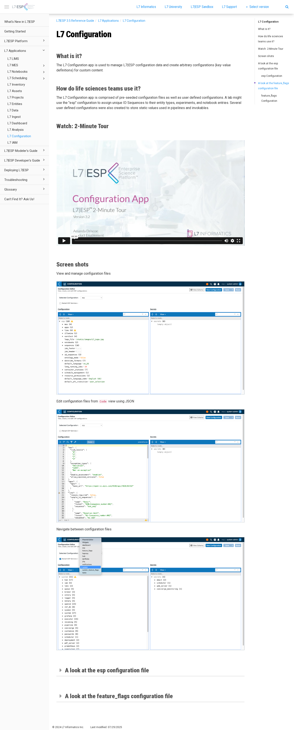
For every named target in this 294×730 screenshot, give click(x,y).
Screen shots (266, 56)
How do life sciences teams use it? (270, 39)
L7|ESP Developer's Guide (22, 160)
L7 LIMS (13, 59)
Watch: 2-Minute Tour (270, 48)
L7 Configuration (19, 136)
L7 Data (13, 110)
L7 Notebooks (18, 72)
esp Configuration (271, 75)
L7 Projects (16, 97)
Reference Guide (75, 20)
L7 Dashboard (17, 123)
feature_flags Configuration (269, 98)
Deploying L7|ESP (16, 170)
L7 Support (229, 7)
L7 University (173, 7)
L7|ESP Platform (16, 41)
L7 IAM (12, 143)
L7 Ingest (14, 117)
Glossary (10, 189)
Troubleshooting (15, 180)
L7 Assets (15, 91)
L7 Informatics (146, 7)
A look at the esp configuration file (268, 66)
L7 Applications (15, 51)
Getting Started (15, 31)
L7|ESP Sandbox (202, 7)
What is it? (264, 29)
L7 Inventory (16, 84)
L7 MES (13, 65)
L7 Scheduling (17, 78)
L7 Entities (15, 104)
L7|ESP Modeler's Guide (20, 151)
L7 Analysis (16, 130)
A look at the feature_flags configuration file (273, 86)
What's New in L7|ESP (19, 22)
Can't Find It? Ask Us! (19, 199)
